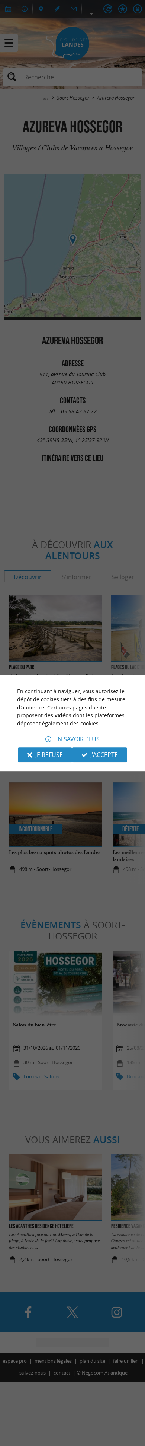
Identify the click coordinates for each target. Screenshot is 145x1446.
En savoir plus (77, 739)
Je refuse (49, 755)
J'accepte (104, 755)
